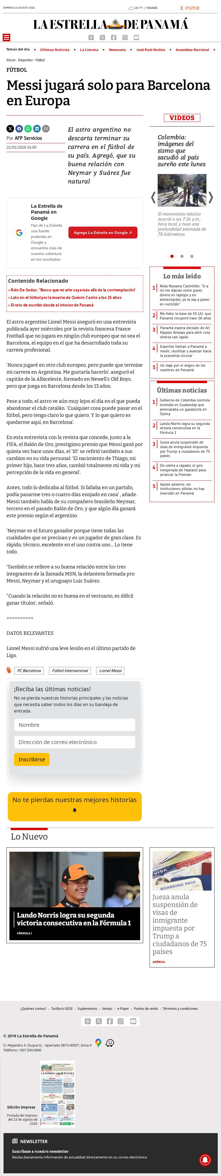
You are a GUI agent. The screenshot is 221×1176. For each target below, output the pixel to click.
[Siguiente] (210, 197)
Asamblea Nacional (192, 50)
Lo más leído (182, 276)
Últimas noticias (182, 390)
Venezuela (117, 50)
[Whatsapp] (28, 128)
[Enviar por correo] (46, 128)
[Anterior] (153, 197)
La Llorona (89, 50)
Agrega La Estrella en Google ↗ (103, 232)
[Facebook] (114, 37)
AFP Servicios (28, 138)
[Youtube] (136, 37)
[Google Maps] (98, 1042)
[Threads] (91, 37)
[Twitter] (10, 128)
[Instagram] (125, 37)
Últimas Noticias (55, 50)
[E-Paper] (189, 8)
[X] (103, 37)
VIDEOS (182, 118)
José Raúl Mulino (150, 50)
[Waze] (109, 1042)
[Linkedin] (37, 128)
